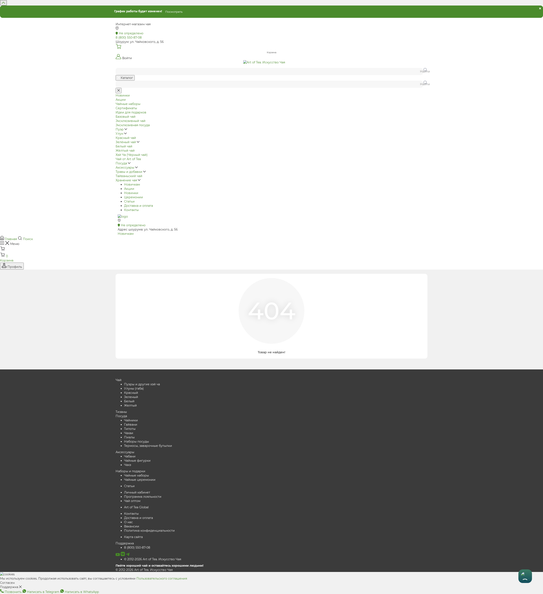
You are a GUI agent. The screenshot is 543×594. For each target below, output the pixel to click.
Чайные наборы (136, 475)
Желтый (130, 405)
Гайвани (130, 424)
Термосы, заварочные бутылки (148, 446)
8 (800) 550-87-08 (137, 547)
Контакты (131, 210)
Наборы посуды (136, 441)
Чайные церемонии (139, 480)
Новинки (131, 193)
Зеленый (131, 397)
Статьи (129, 201)
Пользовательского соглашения (161, 578)
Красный (131, 393)
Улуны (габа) (134, 388)
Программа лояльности (142, 497)
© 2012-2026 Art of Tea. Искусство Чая (152, 559)
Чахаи (128, 433)
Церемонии (133, 197)
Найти (423, 71)
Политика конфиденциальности (149, 531)
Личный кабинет (137, 492)
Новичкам (132, 184)
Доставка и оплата (138, 206)
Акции (129, 189)
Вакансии (131, 526)
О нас (128, 522)
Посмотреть (173, 11)
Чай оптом (132, 501)
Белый (129, 401)
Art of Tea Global (136, 507)
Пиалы (129, 437)
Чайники (131, 420)
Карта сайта (133, 537)
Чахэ (127, 465)
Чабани (130, 456)
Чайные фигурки (137, 461)
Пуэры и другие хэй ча (142, 384)
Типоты (130, 429)
